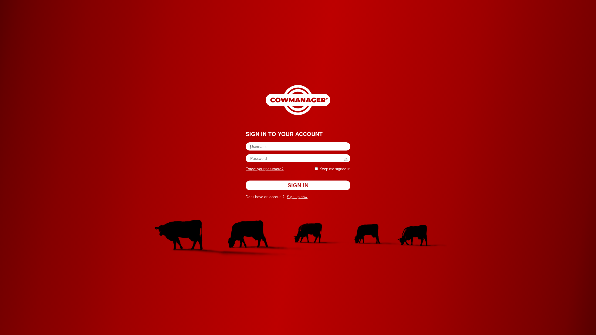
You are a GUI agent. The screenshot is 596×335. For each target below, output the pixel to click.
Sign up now (297, 196)
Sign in (298, 185)
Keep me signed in (334, 168)
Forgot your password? (265, 168)
